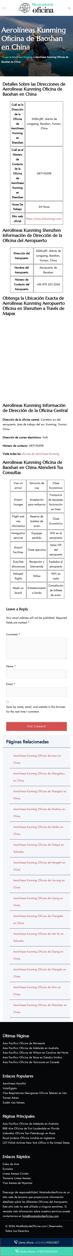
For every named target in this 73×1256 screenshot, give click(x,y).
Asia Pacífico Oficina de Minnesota (24, 1043)
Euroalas (8, 1169)
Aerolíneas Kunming (22, 57)
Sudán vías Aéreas (13, 1102)
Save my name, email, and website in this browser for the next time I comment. (35, 709)
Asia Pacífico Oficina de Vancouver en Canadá (31, 1062)
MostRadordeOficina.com (31, 1226)
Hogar (5, 57)
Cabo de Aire (11, 1164)
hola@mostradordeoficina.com (40, 1216)
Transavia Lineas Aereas (16, 1178)
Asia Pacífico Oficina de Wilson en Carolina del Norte (35, 1053)
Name (11, 666)
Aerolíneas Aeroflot (14, 1083)
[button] (69, 8)
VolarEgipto (10, 1088)
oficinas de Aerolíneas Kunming (40, 454)
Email (10, 684)
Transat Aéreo (11, 1098)
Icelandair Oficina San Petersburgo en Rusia (29, 1133)
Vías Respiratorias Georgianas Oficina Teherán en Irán (35, 1093)
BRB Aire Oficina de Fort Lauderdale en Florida (31, 1128)
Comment (13, 634)
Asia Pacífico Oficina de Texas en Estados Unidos (32, 1057)
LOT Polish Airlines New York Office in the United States (36, 1143)
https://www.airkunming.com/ (44, 219)
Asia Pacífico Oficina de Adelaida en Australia (31, 1048)
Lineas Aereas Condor (16, 1174)
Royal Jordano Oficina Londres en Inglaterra (29, 1138)
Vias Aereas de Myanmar (17, 1183)
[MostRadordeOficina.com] (36, 8)
